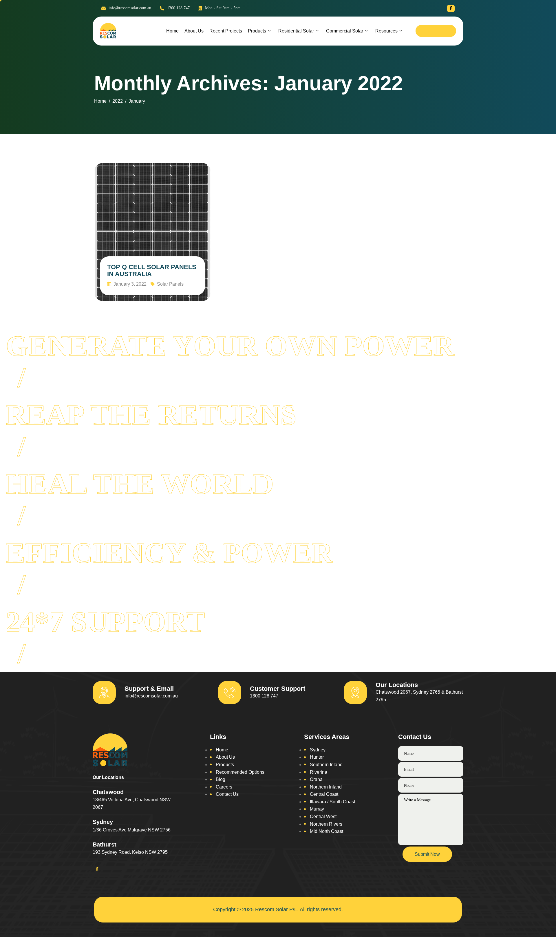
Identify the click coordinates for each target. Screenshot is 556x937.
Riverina (318, 772)
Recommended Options (240, 772)
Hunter (317, 757)
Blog (220, 779)
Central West (323, 816)
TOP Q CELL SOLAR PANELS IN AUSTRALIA (151, 270)
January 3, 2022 (129, 284)
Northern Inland (326, 786)
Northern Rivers (326, 824)
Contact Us (227, 794)
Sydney (317, 749)
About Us (194, 30)
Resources (386, 30)
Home (172, 30)
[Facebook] (451, 8)
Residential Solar (296, 30)
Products (257, 30)
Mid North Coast (326, 831)
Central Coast (324, 794)
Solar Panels (170, 284)
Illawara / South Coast (332, 801)
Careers (224, 786)
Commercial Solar (344, 30)
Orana (316, 779)
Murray (317, 808)
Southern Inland (326, 764)
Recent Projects (225, 30)
